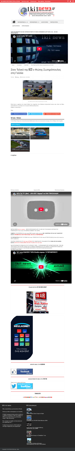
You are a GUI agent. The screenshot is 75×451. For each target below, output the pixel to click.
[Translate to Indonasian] (35, 397)
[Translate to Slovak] (47, 397)
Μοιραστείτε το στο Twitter (36, 113)
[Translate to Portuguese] (42, 397)
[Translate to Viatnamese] (51, 397)
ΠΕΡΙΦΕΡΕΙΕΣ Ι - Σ (34, 22)
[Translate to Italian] (36, 397)
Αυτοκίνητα (23, 77)
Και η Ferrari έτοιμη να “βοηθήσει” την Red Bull (36, 436)
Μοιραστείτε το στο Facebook (20, 113)
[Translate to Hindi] (33, 397)
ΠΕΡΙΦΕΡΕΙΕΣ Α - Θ (23, 22)
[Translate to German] (25, 397)
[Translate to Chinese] (29, 397)
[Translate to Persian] (39, 397)
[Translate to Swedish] (48, 397)
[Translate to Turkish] (26, 397)
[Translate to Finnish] (32, 397)
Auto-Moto (28, 77)
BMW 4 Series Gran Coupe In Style (35, 413)
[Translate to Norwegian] (41, 397)
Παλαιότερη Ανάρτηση (59, 190)
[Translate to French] (23, 397)
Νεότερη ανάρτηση (15, 190)
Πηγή (12, 110)
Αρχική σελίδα (37, 190)
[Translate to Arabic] (28, 397)
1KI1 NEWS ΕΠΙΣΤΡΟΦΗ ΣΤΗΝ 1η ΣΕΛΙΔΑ (10, 1)
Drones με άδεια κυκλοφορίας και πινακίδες (13, 411)
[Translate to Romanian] (44, 397)
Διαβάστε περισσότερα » (16, 107)
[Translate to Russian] (45, 397)
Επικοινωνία (33, 1)
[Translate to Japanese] (38, 397)
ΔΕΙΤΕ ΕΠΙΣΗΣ (16, 26)
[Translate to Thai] (50, 397)
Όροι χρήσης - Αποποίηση (44, 1)
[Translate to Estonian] (30, 397)
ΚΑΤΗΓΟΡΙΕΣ (44, 22)
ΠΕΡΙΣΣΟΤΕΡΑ (54, 22)
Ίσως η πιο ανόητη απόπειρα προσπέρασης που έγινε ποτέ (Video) (36, 444)
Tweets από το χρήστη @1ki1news (18, 382)
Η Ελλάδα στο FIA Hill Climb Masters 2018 (37, 420)
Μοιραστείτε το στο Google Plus (53, 113)
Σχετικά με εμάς (25, 1)
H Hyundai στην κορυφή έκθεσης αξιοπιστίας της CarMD (35, 428)
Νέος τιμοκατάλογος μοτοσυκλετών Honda (12, 408)
